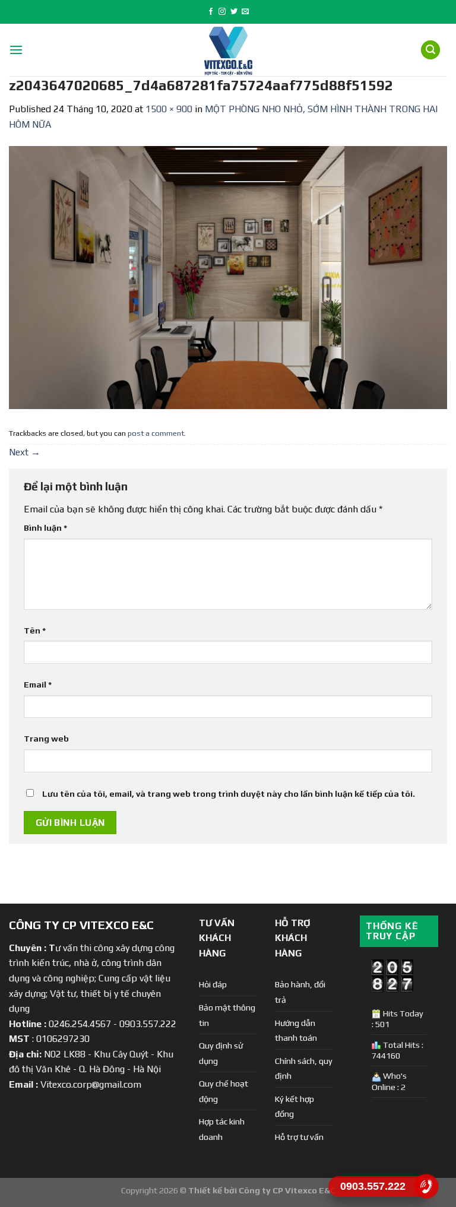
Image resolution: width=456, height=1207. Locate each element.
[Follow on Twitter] (234, 12)
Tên (35, 630)
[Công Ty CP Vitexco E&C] (228, 50)
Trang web (46, 738)
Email (38, 684)
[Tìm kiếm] (430, 50)
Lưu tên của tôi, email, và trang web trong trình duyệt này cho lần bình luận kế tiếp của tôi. (228, 794)
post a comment (156, 433)
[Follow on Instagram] (222, 12)
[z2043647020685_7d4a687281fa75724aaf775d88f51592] (228, 277)
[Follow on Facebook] (210, 12)
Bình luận (45, 528)
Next (24, 452)
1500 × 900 (168, 109)
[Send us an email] (245, 12)
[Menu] (16, 49)
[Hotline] (426, 1186)
